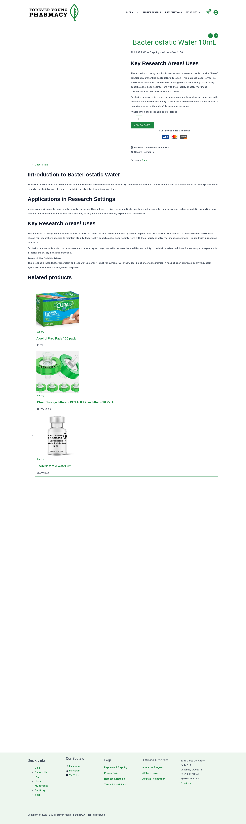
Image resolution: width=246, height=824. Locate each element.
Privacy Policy (111, 773)
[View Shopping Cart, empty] (207, 12)
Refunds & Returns (114, 778)
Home (38, 781)
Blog (37, 767)
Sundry (145, 160)
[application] (137, 12)
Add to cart (142, 125)
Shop (38, 794)
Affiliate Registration (154, 778)
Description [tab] (41, 164)
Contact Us (41, 772)
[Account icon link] (215, 12)
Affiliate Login (150, 773)
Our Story (40, 790)
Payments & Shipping (115, 767)
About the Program (152, 767)
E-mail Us (186, 783)
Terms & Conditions (115, 784)
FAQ (37, 776)
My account (41, 785)
